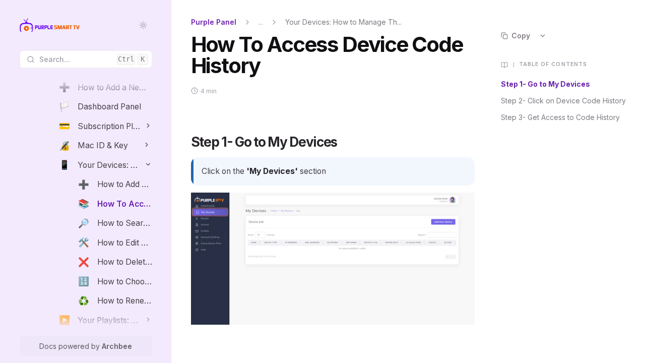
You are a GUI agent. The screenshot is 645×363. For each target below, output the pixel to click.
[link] (105, 87)
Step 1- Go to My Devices (545, 84)
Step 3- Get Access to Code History (560, 117)
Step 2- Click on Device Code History (563, 100)
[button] (148, 125)
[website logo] (50, 25)
